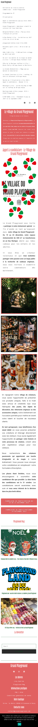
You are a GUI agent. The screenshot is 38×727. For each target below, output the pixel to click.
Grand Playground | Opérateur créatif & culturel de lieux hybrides (17, 27)
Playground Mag (19, 684)
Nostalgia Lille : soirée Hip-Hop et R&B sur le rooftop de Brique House (17, 86)
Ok (19, 724)
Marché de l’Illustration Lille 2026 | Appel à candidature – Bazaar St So (16, 81)
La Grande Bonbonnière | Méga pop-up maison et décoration (16, 70)
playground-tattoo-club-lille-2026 (15, 43)
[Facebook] (24, 103)
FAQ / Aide (19, 692)
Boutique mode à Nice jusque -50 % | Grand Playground (16, 92)
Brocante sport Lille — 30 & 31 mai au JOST (16, 47)
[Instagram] (29, 103)
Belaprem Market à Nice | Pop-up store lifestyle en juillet (16, 32)
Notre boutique (19, 699)
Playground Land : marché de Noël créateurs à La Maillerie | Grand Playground (19, 593)
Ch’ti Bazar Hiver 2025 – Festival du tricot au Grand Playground (19, 628)
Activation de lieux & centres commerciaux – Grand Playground (14, 8)
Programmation (7, 13)
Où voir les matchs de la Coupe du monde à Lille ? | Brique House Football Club (17, 58)
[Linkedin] (34, 103)
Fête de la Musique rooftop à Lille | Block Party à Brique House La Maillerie (17, 64)
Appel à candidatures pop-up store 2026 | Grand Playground (17, 21)
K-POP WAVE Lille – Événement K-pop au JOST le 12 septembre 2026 (16, 97)
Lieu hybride (19, 681)
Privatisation (7, 17)
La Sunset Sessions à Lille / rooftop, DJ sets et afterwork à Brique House (17, 75)
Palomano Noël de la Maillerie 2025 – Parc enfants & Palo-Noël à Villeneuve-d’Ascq (19, 559)
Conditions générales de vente (19, 695)
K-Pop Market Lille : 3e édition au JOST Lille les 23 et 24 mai (17, 38)
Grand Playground (6, 2)
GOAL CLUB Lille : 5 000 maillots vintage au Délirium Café (17, 53)
